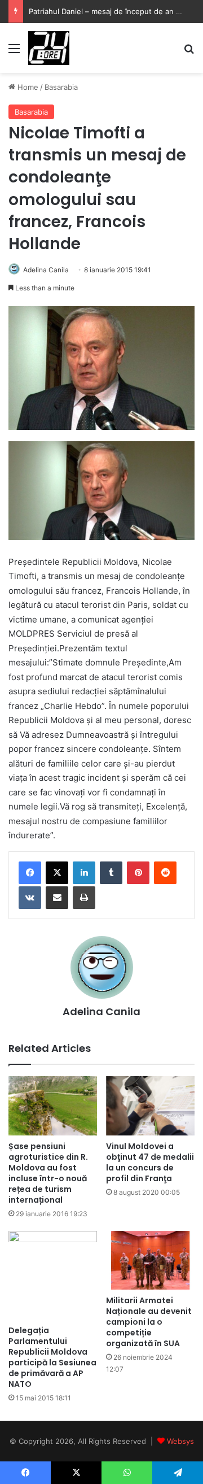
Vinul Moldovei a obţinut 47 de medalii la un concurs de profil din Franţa (150, 1162)
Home (26, 87)
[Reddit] (165, 872)
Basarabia (61, 87)
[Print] (84, 897)
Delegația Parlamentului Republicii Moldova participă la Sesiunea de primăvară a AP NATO (52, 1357)
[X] (57, 872)
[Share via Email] (57, 897)
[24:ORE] (48, 48)
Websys (180, 1441)
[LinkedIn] (84, 872)
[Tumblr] (111, 872)
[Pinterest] (138, 872)
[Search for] (189, 52)
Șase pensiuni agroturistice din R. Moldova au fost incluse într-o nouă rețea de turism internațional (48, 1173)
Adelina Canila (46, 270)
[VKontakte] (30, 897)
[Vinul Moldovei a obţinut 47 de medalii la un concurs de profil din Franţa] (150, 1105)
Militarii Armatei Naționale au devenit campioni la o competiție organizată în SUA (149, 1322)
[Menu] (14, 52)
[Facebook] (30, 872)
